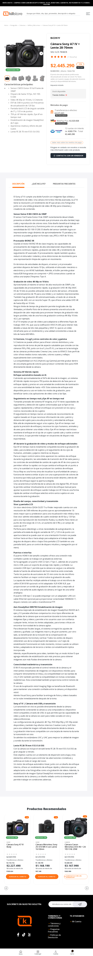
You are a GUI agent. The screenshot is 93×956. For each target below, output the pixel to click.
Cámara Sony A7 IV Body (15, 845)
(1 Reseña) (72, 57)
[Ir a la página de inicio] (13, 13)
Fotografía (13, 25)
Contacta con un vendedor (69, 155)
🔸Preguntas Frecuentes (54, 930)
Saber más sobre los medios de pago (67, 142)
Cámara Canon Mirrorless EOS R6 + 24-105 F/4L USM (75, 846)
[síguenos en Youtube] (29, 934)
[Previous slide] (8, 53)
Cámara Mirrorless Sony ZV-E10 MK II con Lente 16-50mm (46, 846)
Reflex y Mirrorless (34, 25)
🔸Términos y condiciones (54, 924)
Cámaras (22, 25)
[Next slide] (41, 53)
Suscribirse (79, 904)
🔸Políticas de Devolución (54, 936)
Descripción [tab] (18, 184)
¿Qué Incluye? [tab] (39, 184)
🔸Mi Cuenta (75, 921)
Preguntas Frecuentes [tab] (64, 184)
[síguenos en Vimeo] (24, 934)
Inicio (6, 25)
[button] (17, 876)
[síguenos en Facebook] (18, 934)
